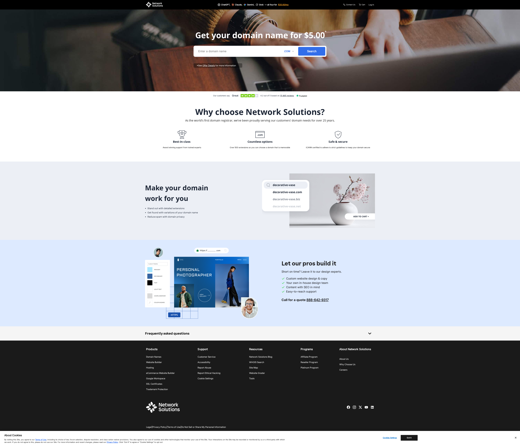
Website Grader (257, 373)
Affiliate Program (309, 356)
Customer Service (206, 356)
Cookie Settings (205, 378)
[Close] (516, 438)
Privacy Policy (159, 427)
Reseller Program (309, 362)
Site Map (253, 367)
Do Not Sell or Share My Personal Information (203, 427)
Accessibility (204, 362)
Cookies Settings (390, 438)
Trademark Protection (157, 389)
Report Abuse (204, 367)
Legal (149, 427)
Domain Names (153, 356)
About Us (344, 359)
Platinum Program (309, 367)
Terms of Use (174, 427)
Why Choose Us (347, 364)
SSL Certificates (154, 383)
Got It (409, 438)
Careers (343, 369)
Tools (251, 378)
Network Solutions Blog (260, 356)
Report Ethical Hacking (209, 373)
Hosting (150, 367)
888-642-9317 (317, 300)
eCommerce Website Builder (160, 373)
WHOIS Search (256, 362)
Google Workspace (155, 378)
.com (289, 51)
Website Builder (154, 362)
